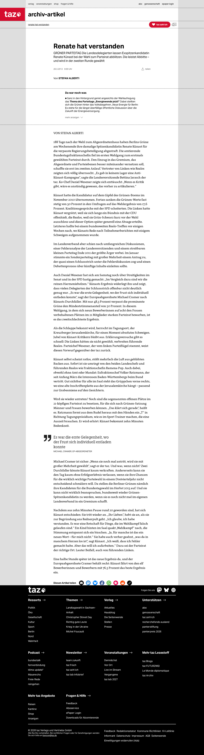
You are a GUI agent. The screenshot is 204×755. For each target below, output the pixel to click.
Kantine (32, 709)
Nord (31, 636)
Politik (31, 607)
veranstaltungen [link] (44, 4)
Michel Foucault (75, 631)
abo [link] (140, 4)
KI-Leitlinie (168, 731)
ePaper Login (73, 712)
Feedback (71, 703)
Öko (30, 612)
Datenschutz (123, 735)
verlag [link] (31, 4)
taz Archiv (147, 675)
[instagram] (173, 591)
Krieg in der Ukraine (77, 626)
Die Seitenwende (113, 617)
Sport (31, 626)
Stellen (108, 622)
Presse (108, 626)
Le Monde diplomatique (155, 670)
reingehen (33, 684)
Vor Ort (108, 665)
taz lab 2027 (111, 679)
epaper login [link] (168, 4)
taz (37, 590)
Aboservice (72, 708)
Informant (110, 735)
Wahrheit (33, 641)
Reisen (32, 704)
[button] (174, 24)
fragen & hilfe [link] (67, 4)
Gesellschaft (35, 617)
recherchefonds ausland (155, 622)
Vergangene (111, 674)
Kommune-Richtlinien (149, 731)
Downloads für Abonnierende (82, 717)
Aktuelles (109, 607)
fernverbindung (36, 665)
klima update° (35, 669)
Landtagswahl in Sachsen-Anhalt (80, 610)
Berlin (31, 631)
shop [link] (56, 4)
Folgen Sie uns (148, 590)
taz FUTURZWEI (151, 666)
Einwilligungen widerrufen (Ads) (121, 740)
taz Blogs (147, 661)
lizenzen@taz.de (50, 735)
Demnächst (110, 660)
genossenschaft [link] (152, 4)
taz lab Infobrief (75, 674)
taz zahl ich (148, 617)
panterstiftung (150, 626)
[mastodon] (159, 591)
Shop (31, 713)
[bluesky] (166, 591)
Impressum (138, 735)
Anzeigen (33, 718)
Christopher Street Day (79, 617)
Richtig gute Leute (76, 622)
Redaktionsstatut (126, 731)
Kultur (31, 622)
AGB (148, 735)
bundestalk (34, 660)
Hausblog (109, 612)
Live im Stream (112, 669)
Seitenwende (158, 735)
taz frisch (71, 665)
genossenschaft (151, 612)
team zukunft (73, 660)
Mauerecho (34, 674)
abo (144, 607)
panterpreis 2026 (151, 631)
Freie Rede (34, 679)
